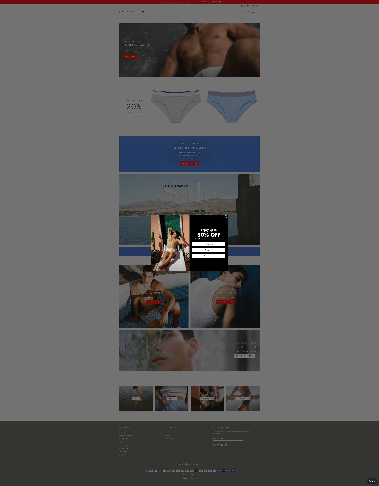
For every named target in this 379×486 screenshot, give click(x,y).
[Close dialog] (226, 216)
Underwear (208, 256)
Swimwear (209, 244)
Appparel (209, 250)
